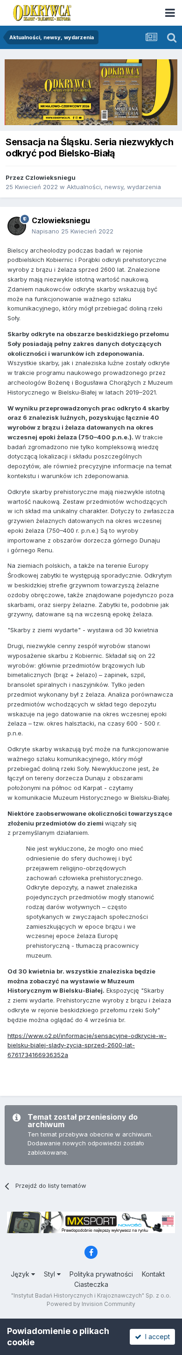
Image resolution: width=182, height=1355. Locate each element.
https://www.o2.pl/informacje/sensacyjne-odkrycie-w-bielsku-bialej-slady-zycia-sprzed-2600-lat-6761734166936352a (87, 1045)
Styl (50, 1274)
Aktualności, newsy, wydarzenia (114, 187)
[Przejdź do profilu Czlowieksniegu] (16, 226)
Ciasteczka (91, 1284)
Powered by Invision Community (91, 1303)
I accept (155, 1337)
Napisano (72, 231)
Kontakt (153, 1274)
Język (21, 1274)
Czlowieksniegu (50, 177)
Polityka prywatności (101, 1274)
